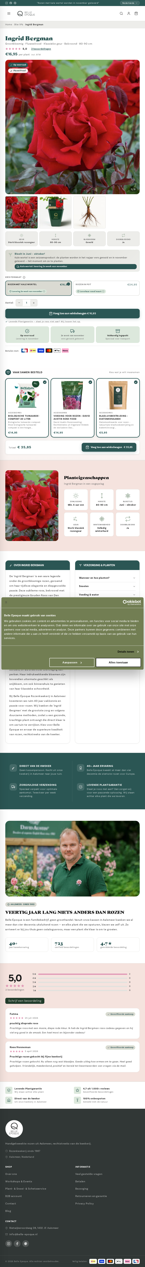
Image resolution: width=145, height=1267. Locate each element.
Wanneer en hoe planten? (94, 577)
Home (8, 24)
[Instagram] (6, 3)
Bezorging (81, 1188)
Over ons (11, 1174)
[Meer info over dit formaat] (24, 277)
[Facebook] (11, 3)
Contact (10, 1203)
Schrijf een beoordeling (24, 1001)
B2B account (13, 1196)
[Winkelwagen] (136, 13)
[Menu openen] (8, 13)
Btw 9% (18, 24)
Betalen (80, 1181)
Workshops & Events (18, 1181)
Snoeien (84, 586)
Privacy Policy (84, 1203)
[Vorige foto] (10, 127)
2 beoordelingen (41, 48)
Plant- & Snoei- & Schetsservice (25, 1188)
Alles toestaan (118, 662)
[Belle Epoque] (26, 13)
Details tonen (126, 651)
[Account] (128, 13)
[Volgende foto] (134, 127)
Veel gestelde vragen (88, 1174)
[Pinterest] (15, 3)
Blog (8, 1211)
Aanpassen (69, 662)
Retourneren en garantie (91, 1196)
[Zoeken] (121, 13)
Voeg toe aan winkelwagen (111, 447)
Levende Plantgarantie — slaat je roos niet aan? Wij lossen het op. (45, 321)
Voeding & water (89, 594)
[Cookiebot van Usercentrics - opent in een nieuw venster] (125, 602)
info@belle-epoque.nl (23, 1234)
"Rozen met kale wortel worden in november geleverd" (68, 3)
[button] (21, 212)
